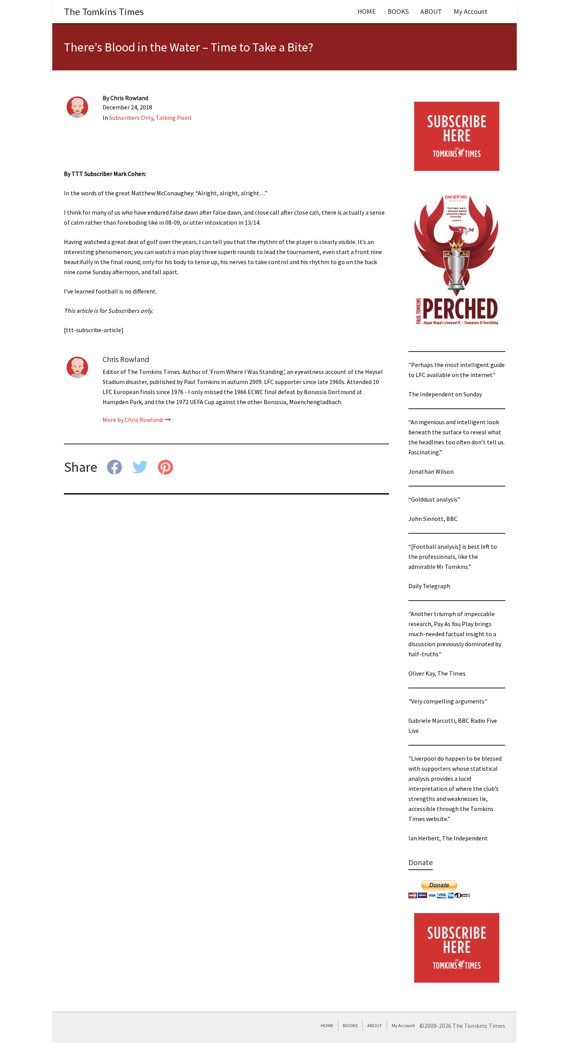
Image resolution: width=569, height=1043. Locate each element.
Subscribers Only (131, 117)
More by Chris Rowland (133, 419)
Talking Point (174, 117)
